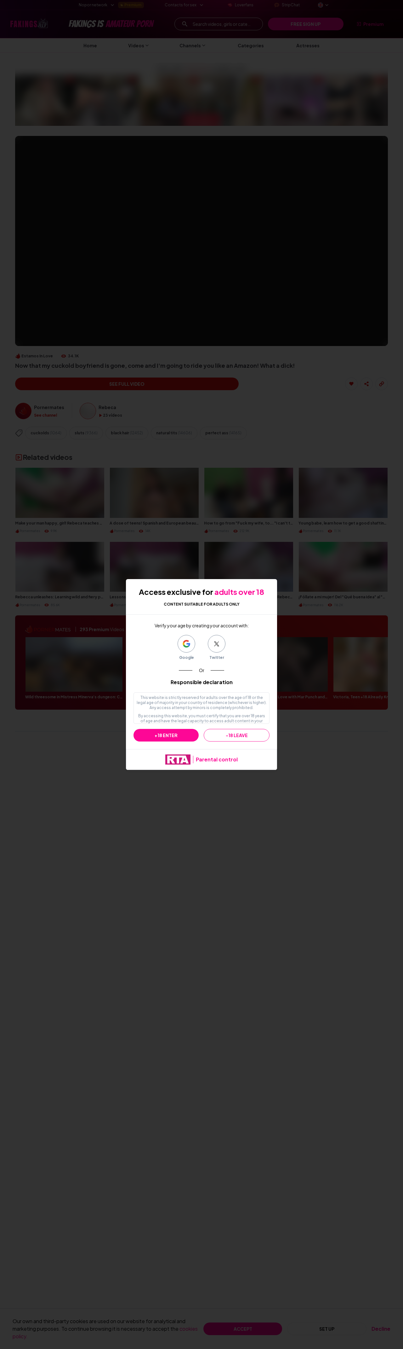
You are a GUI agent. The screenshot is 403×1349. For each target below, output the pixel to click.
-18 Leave (237, 735)
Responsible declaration (202, 682)
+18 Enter (166, 735)
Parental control (217, 759)
